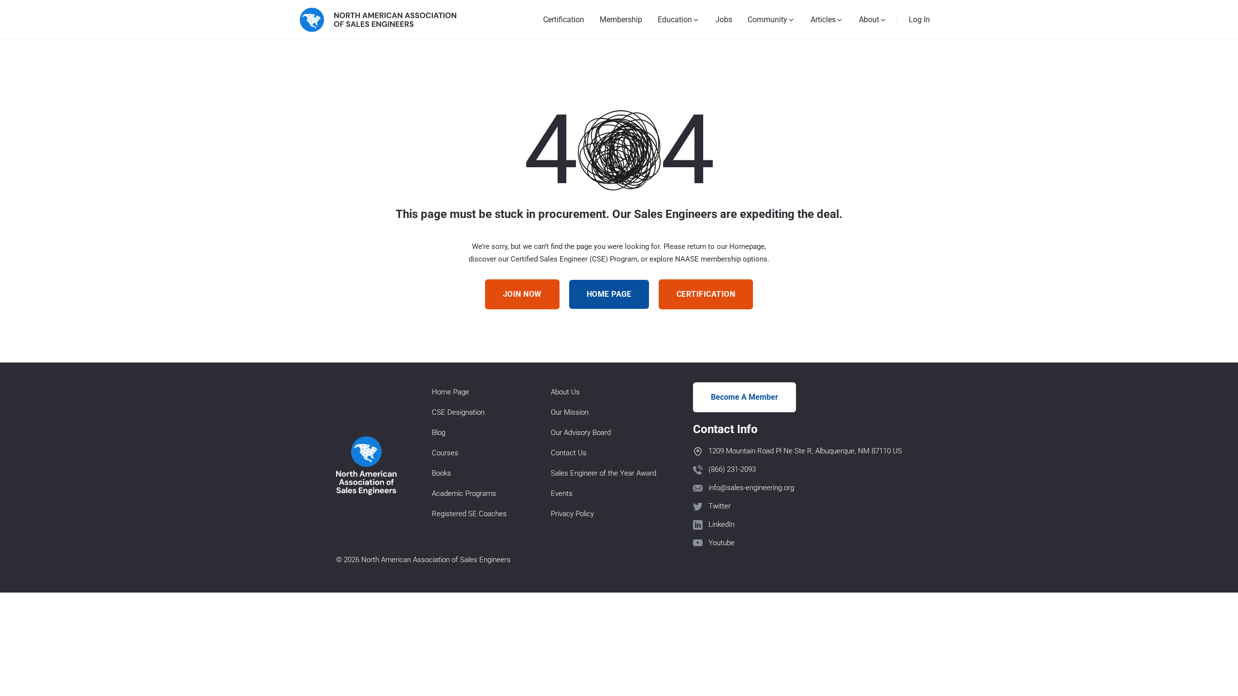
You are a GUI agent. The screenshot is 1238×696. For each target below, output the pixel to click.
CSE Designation (458, 412)
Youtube (721, 542)
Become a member (744, 397)
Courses (445, 453)
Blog (438, 432)
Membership (621, 19)
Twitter (719, 506)
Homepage (747, 246)
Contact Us (569, 453)
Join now (522, 294)
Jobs (723, 19)
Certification (563, 19)
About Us (565, 392)
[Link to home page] (378, 20)
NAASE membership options (721, 259)
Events (562, 493)
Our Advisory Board (581, 432)
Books (441, 473)
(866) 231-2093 (732, 469)
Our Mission (570, 412)
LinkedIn (721, 524)
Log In (919, 19)
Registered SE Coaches (469, 513)
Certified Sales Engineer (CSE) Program (574, 259)
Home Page (450, 392)
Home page (609, 294)
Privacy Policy (572, 513)
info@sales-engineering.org (751, 487)
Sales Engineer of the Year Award (603, 473)
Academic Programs (464, 493)
